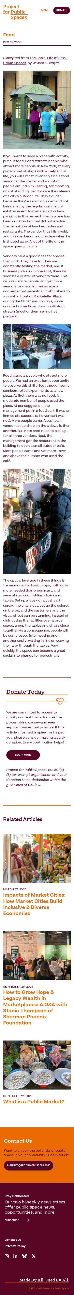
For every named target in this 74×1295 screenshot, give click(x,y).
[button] (45, 10)
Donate (61, 10)
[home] (18, 12)
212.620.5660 (42, 1165)
